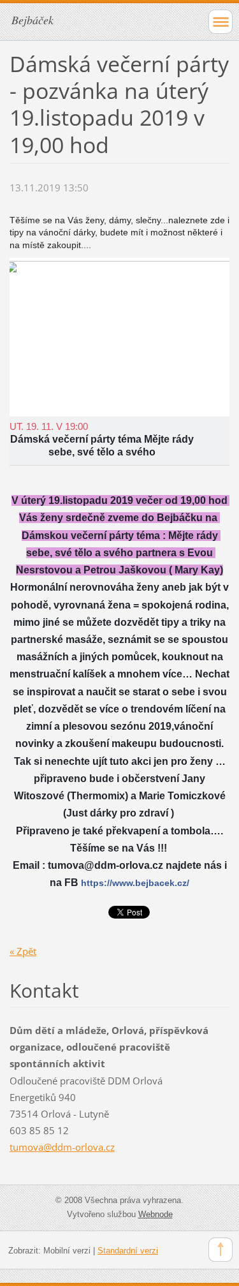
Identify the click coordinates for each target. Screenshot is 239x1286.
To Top (220, 1250)
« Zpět (23, 951)
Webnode (155, 1214)
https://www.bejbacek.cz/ (135, 883)
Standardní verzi (128, 1250)
